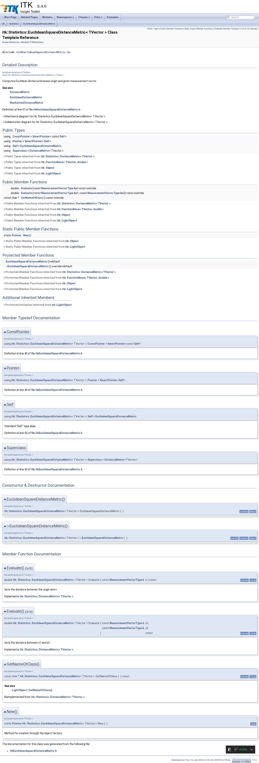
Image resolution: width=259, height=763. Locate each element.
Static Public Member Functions (198, 29)
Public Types (153, 29)
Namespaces (64, 17)
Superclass (20, 150)
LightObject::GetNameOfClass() (32, 690)
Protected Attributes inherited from (38, 304)
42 (25, 432)
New (26, 235)
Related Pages (29, 17)
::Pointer (91, 380)
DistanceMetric (20, 92)
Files (97, 17)
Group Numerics (10, 42)
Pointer (17, 141)
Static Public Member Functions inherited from (41, 241)
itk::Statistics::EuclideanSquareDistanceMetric (41, 343)
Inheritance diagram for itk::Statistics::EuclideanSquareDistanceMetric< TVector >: (55, 116)
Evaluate (26, 188)
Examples (113, 17)
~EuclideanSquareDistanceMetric (27, 266)
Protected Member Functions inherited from (60, 272)
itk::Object (47, 167)
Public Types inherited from (50, 156)
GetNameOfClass (32, 197)
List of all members (249, 29)
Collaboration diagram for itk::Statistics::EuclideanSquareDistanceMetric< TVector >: (56, 122)
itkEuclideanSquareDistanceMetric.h (43, 52)
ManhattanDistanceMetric (26, 102)
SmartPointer (41, 136)
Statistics (14, 24)
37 (23, 109)
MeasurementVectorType (57, 188)
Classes (83, 17)
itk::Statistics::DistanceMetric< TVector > (68, 156)
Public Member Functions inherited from (58, 203)
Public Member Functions (171, 29)
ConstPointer (21, 136)
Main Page (10, 17)
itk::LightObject (51, 173)
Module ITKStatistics (32, 42)
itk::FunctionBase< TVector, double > (64, 162)
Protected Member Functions (226, 29)
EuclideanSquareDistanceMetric (39, 24)
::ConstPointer (95, 343)
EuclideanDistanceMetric (26, 97)
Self (62, 136)
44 (25, 389)
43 (25, 469)
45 (25, 353)
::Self (89, 416)
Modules (47, 17)
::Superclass (94, 459)
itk (3, 24)
